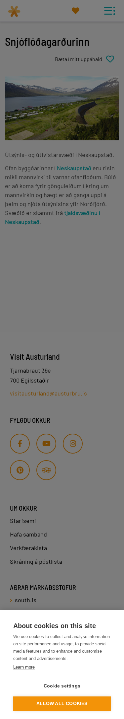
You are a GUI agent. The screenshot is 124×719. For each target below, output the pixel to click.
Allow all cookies (61, 703)
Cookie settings (62, 685)
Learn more (24, 667)
